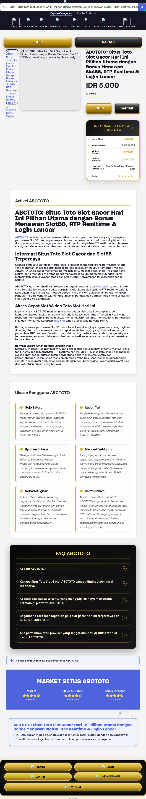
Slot (27, 348)
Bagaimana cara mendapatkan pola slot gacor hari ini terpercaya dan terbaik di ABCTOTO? (69, 618)
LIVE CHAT (75, 788)
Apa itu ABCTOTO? (33, 569)
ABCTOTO (21, 237)
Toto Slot (59, 320)
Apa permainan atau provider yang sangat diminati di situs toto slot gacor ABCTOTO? (68, 635)
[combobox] (69, 7)
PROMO (40, 766)
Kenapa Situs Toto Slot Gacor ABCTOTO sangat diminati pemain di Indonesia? (67, 584)
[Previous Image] (22, 80)
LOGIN (37, 42)
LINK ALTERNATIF (110, 777)
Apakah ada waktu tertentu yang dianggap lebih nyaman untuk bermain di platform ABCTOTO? (66, 601)
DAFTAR (108, 42)
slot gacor (102, 286)
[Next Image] (77, 80)
